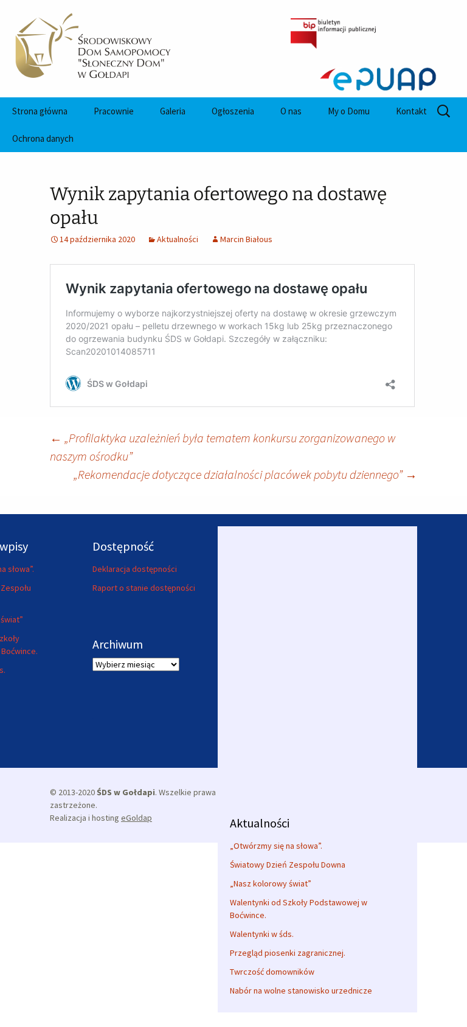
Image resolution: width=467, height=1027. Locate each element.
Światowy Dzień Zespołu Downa (287, 864)
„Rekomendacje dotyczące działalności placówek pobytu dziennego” (245, 474)
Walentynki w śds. (262, 933)
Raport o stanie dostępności (143, 587)
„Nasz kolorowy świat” (270, 883)
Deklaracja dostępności (134, 568)
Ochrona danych (43, 138)
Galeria (172, 111)
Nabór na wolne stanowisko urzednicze (301, 990)
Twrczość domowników (272, 971)
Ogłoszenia (233, 111)
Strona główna (39, 111)
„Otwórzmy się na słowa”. (276, 845)
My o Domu (349, 111)
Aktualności (177, 239)
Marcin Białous (246, 239)
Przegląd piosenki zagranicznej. (287, 952)
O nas (291, 111)
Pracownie (114, 111)
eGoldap (136, 817)
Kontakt (411, 111)
